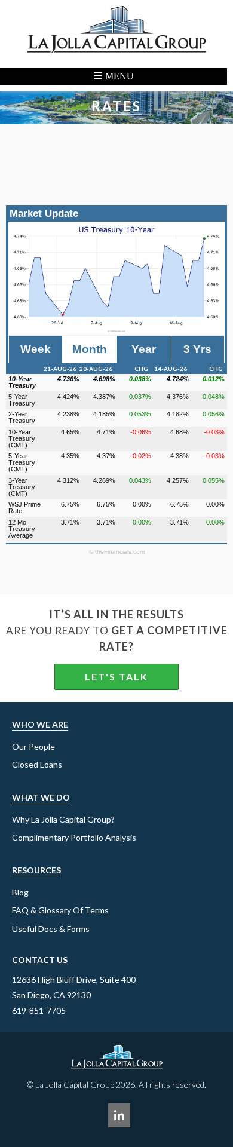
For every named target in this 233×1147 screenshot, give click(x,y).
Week (35, 349)
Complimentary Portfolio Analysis (74, 837)
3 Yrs (197, 349)
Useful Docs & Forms (51, 929)
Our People (33, 746)
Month (89, 349)
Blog (20, 892)
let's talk (116, 676)
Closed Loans (37, 764)
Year (143, 349)
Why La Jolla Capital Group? (63, 819)
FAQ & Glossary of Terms (60, 910)
